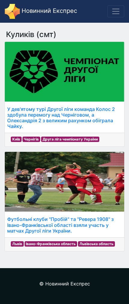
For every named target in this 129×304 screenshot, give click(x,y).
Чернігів (31, 139)
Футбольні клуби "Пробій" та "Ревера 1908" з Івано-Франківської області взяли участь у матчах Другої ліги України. (60, 224)
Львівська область (96, 244)
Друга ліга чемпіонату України (70, 139)
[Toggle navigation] (115, 11)
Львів (17, 244)
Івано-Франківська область (51, 244)
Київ (16, 139)
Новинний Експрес (48, 10)
